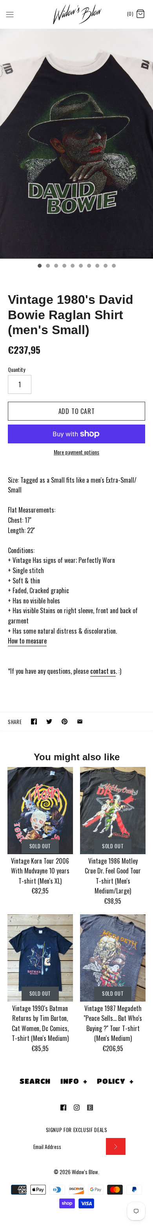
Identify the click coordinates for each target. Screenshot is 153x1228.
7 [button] (89, 266)
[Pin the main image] (64, 721)
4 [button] (64, 266)
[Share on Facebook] (34, 721)
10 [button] (113, 266)
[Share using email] (80, 721)
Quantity (16, 369)
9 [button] (105, 266)
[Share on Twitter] (49, 721)
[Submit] (116, 1146)
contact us (103, 671)
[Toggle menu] (10, 14)
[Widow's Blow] (76, 14)
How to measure (27, 640)
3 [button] (56, 266)
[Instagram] (77, 1107)
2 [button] (47, 266)
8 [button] (97, 266)
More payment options (76, 452)
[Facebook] (63, 1107)
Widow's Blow (85, 1172)
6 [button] (80, 266)
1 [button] (39, 266)
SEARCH (35, 1081)
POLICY (115, 1081)
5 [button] (72, 266)
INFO (73, 1081)
